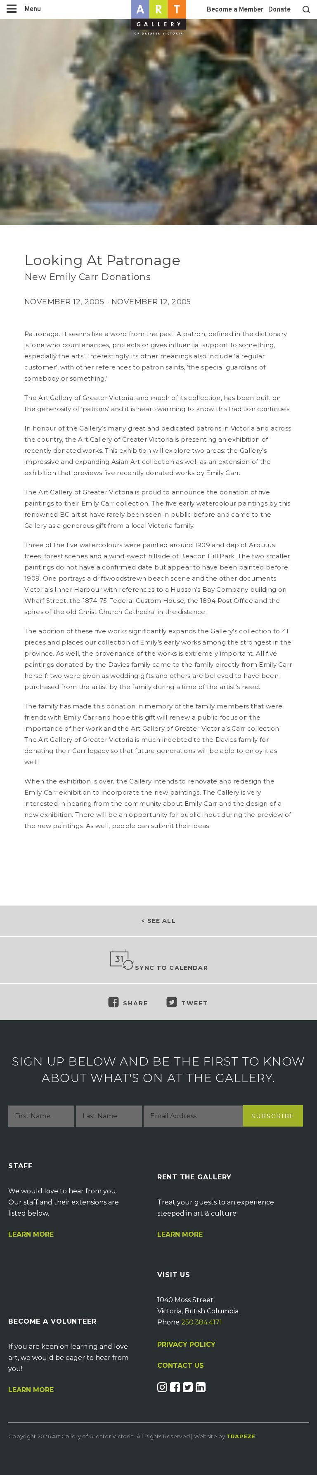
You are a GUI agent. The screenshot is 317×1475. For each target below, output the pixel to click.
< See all (158, 921)
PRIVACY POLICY (186, 1344)
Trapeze (241, 1436)
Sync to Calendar (171, 968)
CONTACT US (180, 1365)
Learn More (31, 1234)
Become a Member (235, 10)
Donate (279, 10)
